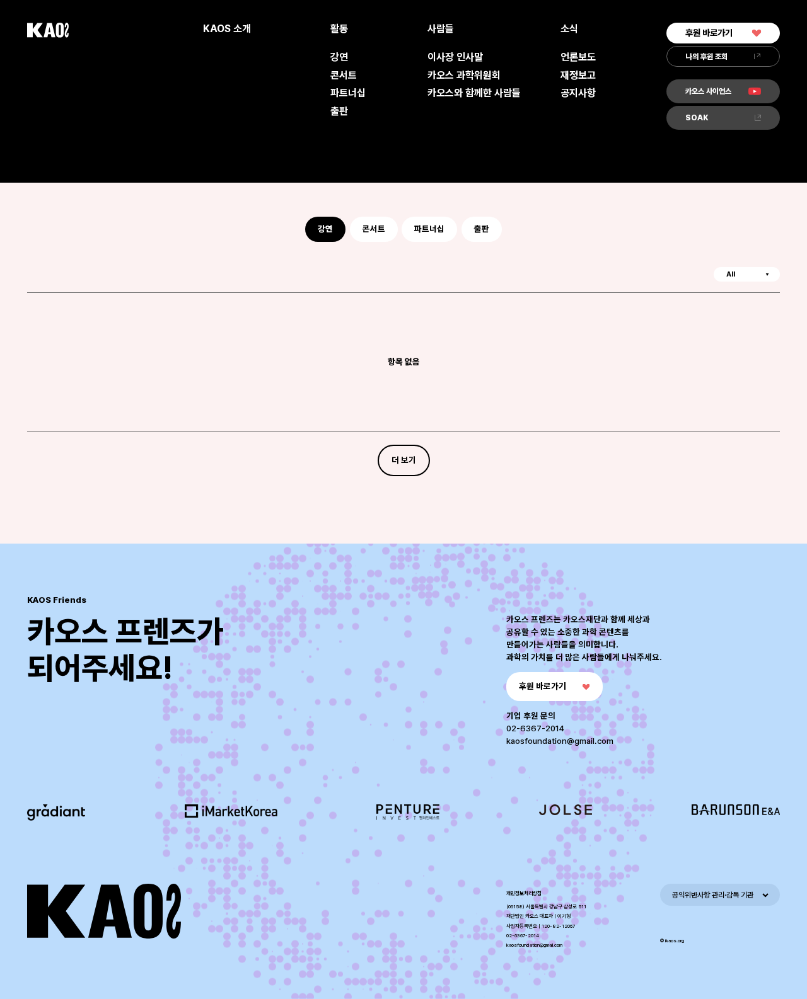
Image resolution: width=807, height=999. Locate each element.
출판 (339, 111)
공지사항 (578, 93)
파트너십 (348, 93)
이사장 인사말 (455, 57)
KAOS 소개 (227, 29)
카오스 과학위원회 (464, 75)
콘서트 (343, 75)
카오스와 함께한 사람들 (474, 93)
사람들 (440, 29)
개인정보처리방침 (524, 893)
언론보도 (578, 57)
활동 (339, 29)
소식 (569, 29)
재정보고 (578, 75)
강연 (339, 57)
